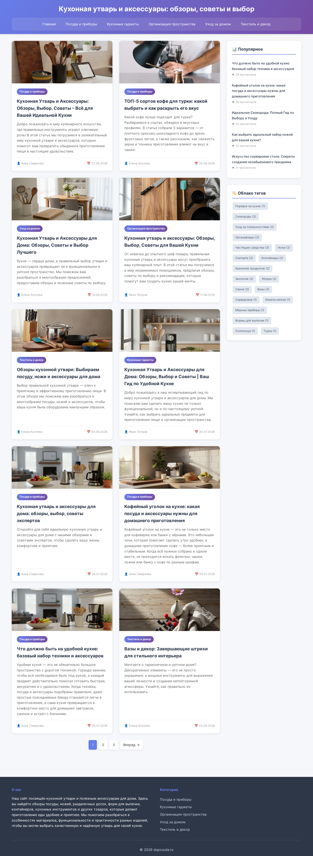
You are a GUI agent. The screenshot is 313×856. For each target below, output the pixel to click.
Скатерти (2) (244, 258)
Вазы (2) (263, 289)
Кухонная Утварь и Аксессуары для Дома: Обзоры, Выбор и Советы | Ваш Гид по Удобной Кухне (166, 376)
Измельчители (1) (277, 299)
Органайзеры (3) (247, 237)
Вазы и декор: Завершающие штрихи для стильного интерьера (166, 652)
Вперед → (131, 745)
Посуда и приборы (81, 24)
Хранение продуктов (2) (252, 268)
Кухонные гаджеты (123, 24)
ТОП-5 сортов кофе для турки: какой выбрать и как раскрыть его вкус (165, 104)
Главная (49, 24)
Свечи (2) (242, 289)
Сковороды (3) (245, 216)
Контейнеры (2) (272, 258)
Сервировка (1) (246, 299)
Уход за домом (218, 24)
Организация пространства (172, 24)
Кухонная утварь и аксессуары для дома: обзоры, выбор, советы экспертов (56, 513)
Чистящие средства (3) (252, 247)
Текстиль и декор (256, 24)
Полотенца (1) (245, 331)
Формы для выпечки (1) (251, 320)
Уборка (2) (269, 279)
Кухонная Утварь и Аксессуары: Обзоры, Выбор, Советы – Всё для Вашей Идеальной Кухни (55, 108)
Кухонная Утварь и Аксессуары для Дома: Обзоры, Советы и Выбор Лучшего (57, 245)
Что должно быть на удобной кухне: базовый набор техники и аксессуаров (60, 652)
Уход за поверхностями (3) (254, 227)
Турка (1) (270, 331)
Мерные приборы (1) (249, 310)
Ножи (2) (284, 247)
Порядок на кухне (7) (250, 206)
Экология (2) (244, 279)
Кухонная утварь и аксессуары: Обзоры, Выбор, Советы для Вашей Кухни (169, 241)
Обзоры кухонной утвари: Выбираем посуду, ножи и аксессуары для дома (58, 373)
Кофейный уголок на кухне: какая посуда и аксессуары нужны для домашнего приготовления (162, 513)
